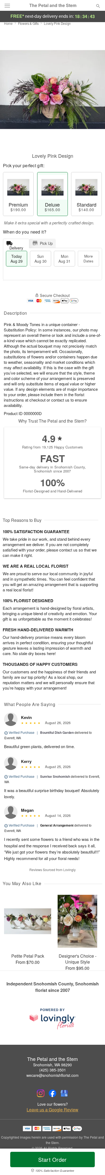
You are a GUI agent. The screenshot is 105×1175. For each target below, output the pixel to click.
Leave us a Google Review (52, 1110)
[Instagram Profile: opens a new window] (40, 1093)
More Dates (88, 258)
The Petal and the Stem (52, 5)
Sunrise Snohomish (55, 776)
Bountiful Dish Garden (57, 732)
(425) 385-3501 (52, 1070)
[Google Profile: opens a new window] (64, 1093)
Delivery (16, 246)
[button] (94, 1163)
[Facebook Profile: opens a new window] (52, 1093)
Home (8, 23)
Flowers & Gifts (28, 23)
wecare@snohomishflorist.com (52, 1075)
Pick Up (46, 243)
